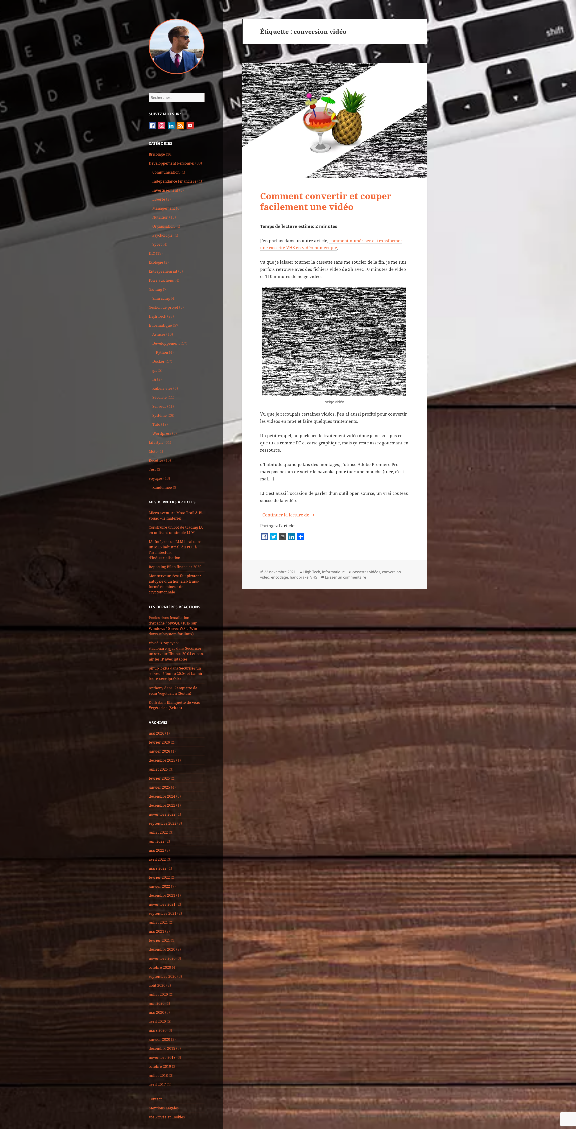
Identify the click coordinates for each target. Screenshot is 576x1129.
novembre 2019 (162, 1057)
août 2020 (157, 985)
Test (152, 469)
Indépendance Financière (174, 181)
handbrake (299, 577)
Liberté (158, 199)
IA (154, 379)
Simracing (161, 298)
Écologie (156, 262)
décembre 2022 (162, 805)
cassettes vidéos (366, 571)
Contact (155, 1099)
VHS (313, 577)
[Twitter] (273, 537)
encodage (279, 577)
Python (162, 352)
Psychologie (162, 235)
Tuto (156, 424)
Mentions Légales (164, 1108)
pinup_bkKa (159, 668)
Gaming (155, 289)
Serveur (159, 406)
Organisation (163, 226)
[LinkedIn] (291, 537)
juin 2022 (156, 841)
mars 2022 (157, 868)
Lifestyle (156, 442)
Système (159, 415)
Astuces (158, 334)
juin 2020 (156, 1003)
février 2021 (159, 940)
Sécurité (159, 397)
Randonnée (162, 487)
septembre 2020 (162, 976)
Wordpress (161, 433)
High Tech (157, 316)
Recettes (156, 460)
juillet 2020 (158, 994)
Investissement (165, 190)
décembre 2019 (162, 1048)
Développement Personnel (171, 163)
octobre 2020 (160, 967)
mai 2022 (156, 850)
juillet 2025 (158, 769)
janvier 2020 (159, 1039)
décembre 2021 (162, 895)
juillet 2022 (158, 832)
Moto (153, 451)
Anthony (156, 688)
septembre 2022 (162, 823)
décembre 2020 (162, 949)
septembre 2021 (162, 913)
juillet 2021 (158, 922)
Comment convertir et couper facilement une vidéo (325, 201)
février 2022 (159, 877)
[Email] (282, 537)
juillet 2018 (158, 1075)
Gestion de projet (163, 307)
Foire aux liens (161, 280)
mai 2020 (156, 1012)
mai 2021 (156, 931)
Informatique (160, 325)
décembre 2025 (162, 760)
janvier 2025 (159, 787)
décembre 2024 (162, 796)
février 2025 (159, 778)
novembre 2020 (162, 958)
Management (163, 208)
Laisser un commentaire (345, 577)
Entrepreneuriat (163, 271)
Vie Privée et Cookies (167, 1117)
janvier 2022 (159, 886)
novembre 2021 (162, 904)
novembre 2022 (162, 814)
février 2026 (159, 742)
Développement (166, 343)
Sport (157, 244)
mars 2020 (157, 1030)
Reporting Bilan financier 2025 (175, 566)
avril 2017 (157, 1084)
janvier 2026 (159, 751)
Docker (158, 361)
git (154, 370)
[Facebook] (264, 537)
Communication (166, 172)
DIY (152, 253)
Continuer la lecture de (289, 515)
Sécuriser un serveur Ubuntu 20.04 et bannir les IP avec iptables (176, 654)
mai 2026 (156, 733)
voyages (155, 478)
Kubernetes (162, 388)
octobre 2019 (160, 1066)
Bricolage (157, 154)
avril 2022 (157, 859)
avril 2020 (157, 1021)
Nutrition (160, 217)
